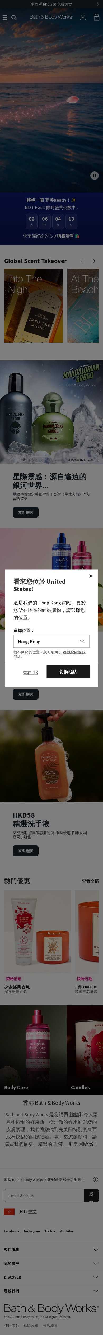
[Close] (91, 575)
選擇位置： (24, 630)
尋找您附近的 (74, 651)
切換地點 (68, 671)
